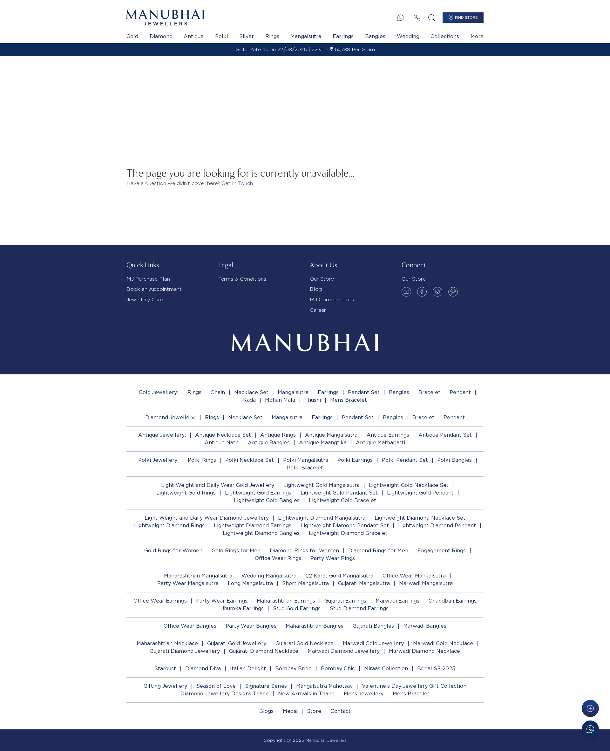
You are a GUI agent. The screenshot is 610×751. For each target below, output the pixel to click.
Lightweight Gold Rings (186, 493)
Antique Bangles (269, 443)
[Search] (431, 17)
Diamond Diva (203, 669)
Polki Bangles (454, 460)
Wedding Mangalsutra (268, 576)
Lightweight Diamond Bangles (261, 533)
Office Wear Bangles (190, 626)
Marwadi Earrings (397, 601)
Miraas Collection (386, 669)
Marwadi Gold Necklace (443, 643)
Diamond (161, 36)
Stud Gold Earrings (297, 608)
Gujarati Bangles (373, 626)
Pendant (460, 392)
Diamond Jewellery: (170, 417)
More (477, 36)
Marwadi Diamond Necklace (424, 651)
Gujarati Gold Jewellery (236, 643)
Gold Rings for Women (173, 551)
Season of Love (216, 686)
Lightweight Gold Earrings (258, 493)
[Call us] (417, 17)
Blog (316, 289)
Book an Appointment (154, 289)
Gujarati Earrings (345, 601)
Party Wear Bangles (251, 626)
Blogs (266, 711)
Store (314, 711)
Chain (218, 392)
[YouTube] (406, 292)
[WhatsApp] (400, 17)
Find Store (466, 17)
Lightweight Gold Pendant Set (339, 493)
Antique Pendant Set (445, 435)
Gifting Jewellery (165, 686)
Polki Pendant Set (405, 460)
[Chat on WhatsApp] (590, 729)
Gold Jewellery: (158, 392)
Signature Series (266, 686)
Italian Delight (248, 669)
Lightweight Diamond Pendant (437, 525)
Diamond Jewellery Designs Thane (224, 694)
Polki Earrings (355, 460)
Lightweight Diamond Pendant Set (345, 525)
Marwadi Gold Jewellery (373, 643)
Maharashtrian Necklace (167, 643)
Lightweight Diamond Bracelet (348, 533)
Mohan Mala (280, 400)
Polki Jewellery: (158, 460)
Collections (444, 36)
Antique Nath (222, 443)
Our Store (414, 279)
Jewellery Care (144, 300)
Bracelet (429, 392)
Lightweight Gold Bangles (267, 500)
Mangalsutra (305, 36)
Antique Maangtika (323, 443)
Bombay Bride (293, 669)
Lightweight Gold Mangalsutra (321, 485)
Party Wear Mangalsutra (188, 583)
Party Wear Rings (332, 558)
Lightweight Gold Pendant (420, 493)
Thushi (312, 400)
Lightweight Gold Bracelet (342, 500)
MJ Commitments (332, 300)
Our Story (322, 279)
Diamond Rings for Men (378, 551)
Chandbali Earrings (453, 601)
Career (318, 310)
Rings (272, 36)
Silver (246, 36)
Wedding (408, 36)
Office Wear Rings (278, 558)
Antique (194, 36)
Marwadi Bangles (424, 626)
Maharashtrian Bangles (314, 626)
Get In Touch (237, 183)
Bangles (375, 36)
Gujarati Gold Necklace (304, 643)
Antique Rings (278, 435)
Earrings (343, 36)
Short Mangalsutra (305, 583)
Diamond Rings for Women (304, 551)
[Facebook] (422, 292)
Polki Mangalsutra (305, 460)
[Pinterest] (453, 292)
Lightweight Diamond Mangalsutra (321, 518)
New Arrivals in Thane (306, 694)
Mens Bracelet (348, 400)
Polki (221, 36)
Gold (132, 36)
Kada (249, 400)
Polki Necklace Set (249, 460)
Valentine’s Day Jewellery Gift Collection (414, 686)
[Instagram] (437, 292)
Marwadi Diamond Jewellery (344, 651)
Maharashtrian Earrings (286, 601)
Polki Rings (202, 460)
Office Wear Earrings (160, 601)
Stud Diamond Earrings (359, 608)
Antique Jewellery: (162, 435)
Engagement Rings (441, 551)
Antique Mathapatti (380, 443)
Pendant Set (364, 392)
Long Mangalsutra (250, 583)
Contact (340, 711)
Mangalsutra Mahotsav (324, 686)
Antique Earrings (388, 435)
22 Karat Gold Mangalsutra (339, 576)
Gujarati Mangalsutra (364, 583)
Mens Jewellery (363, 694)
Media (290, 711)
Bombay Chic (338, 669)
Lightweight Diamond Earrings (252, 525)
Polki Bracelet (305, 468)
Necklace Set (251, 392)
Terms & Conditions (242, 279)
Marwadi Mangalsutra (426, 583)
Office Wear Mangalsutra (414, 576)
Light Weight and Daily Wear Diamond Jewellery (207, 518)
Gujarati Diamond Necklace (263, 651)
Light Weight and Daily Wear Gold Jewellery (217, 485)
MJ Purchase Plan (148, 279)
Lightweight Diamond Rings (169, 525)
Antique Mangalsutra (331, 435)
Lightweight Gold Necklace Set (409, 485)
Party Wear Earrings (221, 601)
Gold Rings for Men (236, 551)
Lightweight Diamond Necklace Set (420, 518)
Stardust (165, 669)
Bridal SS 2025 (436, 669)
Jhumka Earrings (242, 608)
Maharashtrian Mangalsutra (198, 576)
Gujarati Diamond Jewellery (185, 651)
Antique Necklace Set (223, 435)
